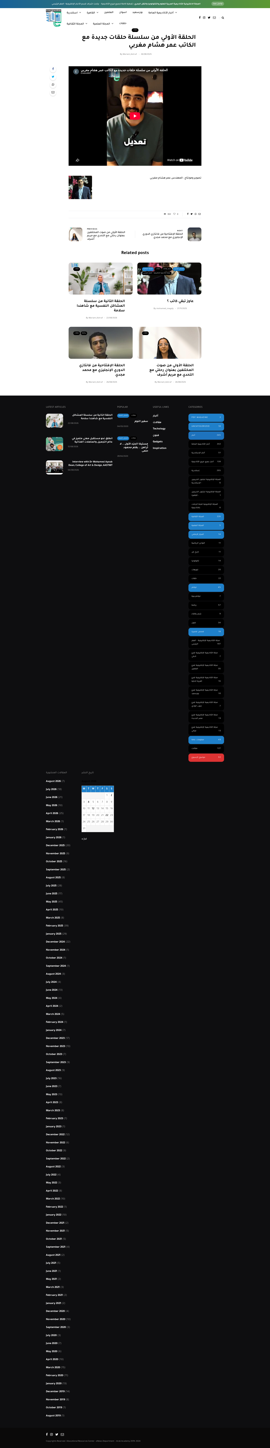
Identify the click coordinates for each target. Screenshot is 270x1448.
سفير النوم (141, 421)
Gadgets (158, 441)
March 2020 (53, 1367)
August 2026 (53, 781)
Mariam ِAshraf (130, 54)
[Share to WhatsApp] (53, 85)
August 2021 (53, 1255)
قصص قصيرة (179, 269)
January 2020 (54, 1383)
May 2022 (51, 1183)
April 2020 (52, 1359)
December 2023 (55, 1038)
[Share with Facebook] (53, 69)
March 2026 (53, 821)
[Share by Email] (53, 93)
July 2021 (51, 1263)
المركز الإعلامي (206, 535)
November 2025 (55, 853)
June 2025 (51, 893)
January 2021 (53, 1303)
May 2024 (51, 998)
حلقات (122, 23)
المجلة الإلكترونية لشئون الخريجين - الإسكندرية (206, 481)
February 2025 (54, 926)
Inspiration (159, 448)
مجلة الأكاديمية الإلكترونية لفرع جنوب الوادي (206, 704)
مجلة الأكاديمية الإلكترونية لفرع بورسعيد (206, 692)
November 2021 (55, 1231)
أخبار (155, 416)
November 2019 (55, 1399)
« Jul (84, 839)
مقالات (133, 415)
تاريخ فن (206, 552)
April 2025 (52, 910)
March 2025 (53, 918)
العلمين (108, 12)
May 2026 (51, 805)
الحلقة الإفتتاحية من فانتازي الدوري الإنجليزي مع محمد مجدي (102, 370)
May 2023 (51, 1094)
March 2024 (53, 1014)
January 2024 (54, 1030)
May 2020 (51, 1351)
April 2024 (52, 1006)
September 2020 (56, 1327)
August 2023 (53, 1070)
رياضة (84, 333)
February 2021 (54, 1295)
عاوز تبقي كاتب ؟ (180, 301)
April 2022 (52, 1191)
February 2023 (54, 1118)
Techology (159, 429)
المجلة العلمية (101, 24)
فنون (156, 435)
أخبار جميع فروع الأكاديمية (206, 462)
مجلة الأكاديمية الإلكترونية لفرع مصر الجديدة (206, 717)
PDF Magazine (206, 418)
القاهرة (91, 13)
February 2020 (54, 1375)
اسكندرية (72, 13)
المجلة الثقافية (75, 24)
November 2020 (55, 1319)
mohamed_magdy (165, 309)
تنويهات (206, 570)
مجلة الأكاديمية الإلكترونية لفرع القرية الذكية (206, 679)
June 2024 (52, 990)
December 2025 (55, 845)
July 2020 (51, 1335)
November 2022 (55, 1142)
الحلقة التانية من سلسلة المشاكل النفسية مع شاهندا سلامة (101, 306)
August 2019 (53, 1415)
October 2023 (54, 1054)
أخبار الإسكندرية (206, 453)
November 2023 (55, 1046)
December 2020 (55, 1311)
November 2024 (55, 950)
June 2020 (52, 1343)
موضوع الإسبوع (206, 758)
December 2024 (55, 942)
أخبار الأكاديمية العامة (161, 13)
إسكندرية (206, 471)
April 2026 (52, 813)
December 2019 (55, 1391)
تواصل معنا (217, 4)
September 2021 (55, 1247)
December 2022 (55, 1134)
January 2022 (53, 1215)
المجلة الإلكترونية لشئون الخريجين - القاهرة (206, 494)
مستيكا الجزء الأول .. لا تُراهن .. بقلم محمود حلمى (134, 447)
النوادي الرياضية (206, 543)
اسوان (123, 12)
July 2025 (51, 886)
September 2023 (56, 1062)
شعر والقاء (167, 269)
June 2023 (51, 1086)
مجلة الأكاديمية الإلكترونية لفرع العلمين (206, 667)
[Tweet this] (53, 77)
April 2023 (52, 1102)
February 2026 (54, 829)
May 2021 (51, 1279)
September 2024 (56, 966)
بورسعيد (137, 12)
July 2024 (51, 982)
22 (106, 815)
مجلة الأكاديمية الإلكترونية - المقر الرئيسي (156, 273)
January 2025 (53, 934)
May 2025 (51, 902)
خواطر (206, 588)
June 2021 (51, 1271)
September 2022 (56, 1159)
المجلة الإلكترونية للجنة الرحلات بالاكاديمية (206, 506)
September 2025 (56, 869)
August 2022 (53, 1166)
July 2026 (51, 789)
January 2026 (53, 837)
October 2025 (54, 861)
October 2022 (54, 1150)
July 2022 (51, 1175)
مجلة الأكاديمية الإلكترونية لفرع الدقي (206, 655)
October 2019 (54, 1407)
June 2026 (51, 797)
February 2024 (54, 1022)
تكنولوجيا (206, 561)
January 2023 (53, 1126)
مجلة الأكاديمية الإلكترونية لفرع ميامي (206, 729)
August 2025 (53, 877)
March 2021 (53, 1287)
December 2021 (55, 1223)
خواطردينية (206, 596)
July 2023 (51, 1078)
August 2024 (53, 974)
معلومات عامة (206, 740)
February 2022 (54, 1207)
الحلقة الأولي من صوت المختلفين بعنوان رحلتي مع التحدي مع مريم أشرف (171, 370)
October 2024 (54, 958)
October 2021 (54, 1239)
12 (93, 808)
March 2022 (53, 1199)
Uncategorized (206, 426)
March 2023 (53, 1110)
